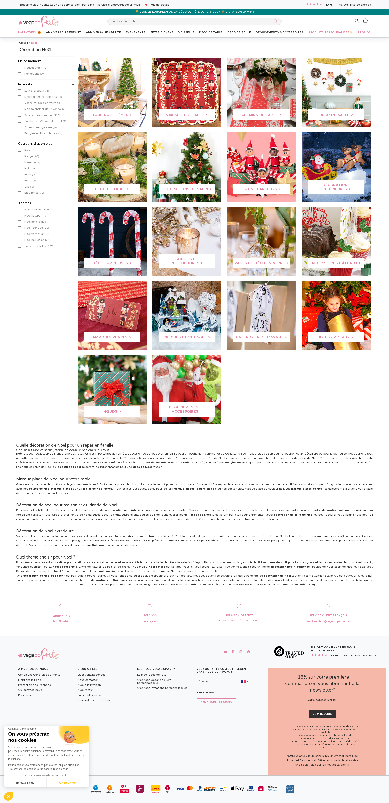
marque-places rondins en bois (195, 489)
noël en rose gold (65, 567)
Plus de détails (159, 5)
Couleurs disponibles (35, 143)
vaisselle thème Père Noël (116, 462)
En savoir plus (25, 782)
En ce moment (30, 61)
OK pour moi (68, 782)
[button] (8, 796)
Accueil (23, 43)
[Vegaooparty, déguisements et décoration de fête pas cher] (38, 19)
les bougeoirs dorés (71, 467)
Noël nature (157, 567)
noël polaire (107, 571)
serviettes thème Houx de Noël (168, 462)
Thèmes (24, 203)
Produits (25, 84)
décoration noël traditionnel (290, 567)
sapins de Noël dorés (97, 489)
